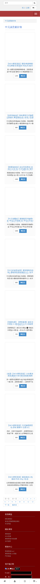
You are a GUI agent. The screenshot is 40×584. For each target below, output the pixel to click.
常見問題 (8, 524)
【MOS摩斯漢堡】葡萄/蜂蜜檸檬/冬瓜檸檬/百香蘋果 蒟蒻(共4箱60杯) (20, 66)
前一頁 (14, 499)
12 (28, 502)
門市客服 (8, 556)
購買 (23, 76)
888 (16, 127)
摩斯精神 (8, 534)
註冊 (27, 8)
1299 (16, 76)
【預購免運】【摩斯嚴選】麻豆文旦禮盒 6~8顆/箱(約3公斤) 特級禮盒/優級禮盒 (20, 324)
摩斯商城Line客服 (10, 553)
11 (24, 502)
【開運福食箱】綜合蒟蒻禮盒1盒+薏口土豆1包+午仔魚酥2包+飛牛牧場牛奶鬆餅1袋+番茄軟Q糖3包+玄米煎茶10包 (20, 170)
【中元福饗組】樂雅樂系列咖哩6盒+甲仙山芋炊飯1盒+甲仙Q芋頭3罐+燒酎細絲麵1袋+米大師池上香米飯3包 (20, 222)
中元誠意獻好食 (10, 21)
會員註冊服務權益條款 (12, 521)
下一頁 (7, 505)
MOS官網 (8, 536)
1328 (16, 386)
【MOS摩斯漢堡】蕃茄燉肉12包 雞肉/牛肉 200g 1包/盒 (20, 478)
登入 (23, 8)
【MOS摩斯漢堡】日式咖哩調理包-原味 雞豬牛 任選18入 (20, 426)
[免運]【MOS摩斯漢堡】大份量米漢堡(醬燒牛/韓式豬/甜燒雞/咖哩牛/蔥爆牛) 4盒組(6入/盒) (20, 376)
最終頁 (14, 505)
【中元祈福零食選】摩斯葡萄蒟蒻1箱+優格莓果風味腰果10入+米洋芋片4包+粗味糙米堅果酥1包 (20, 272)
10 (19, 502)
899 (16, 489)
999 (16, 437)
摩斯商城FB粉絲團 (11, 539)
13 (32, 502)
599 (16, 334)
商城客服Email (10, 551)
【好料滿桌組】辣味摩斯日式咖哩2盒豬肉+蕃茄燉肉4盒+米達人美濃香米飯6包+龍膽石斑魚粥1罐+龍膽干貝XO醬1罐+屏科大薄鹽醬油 (20, 118)
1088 (16, 179)
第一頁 (7, 499)
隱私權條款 (8, 519)
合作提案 (8, 541)
